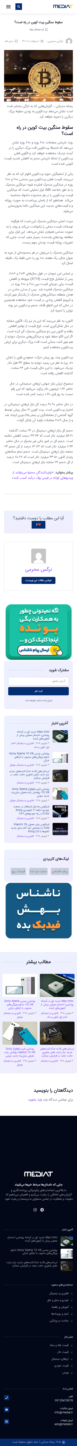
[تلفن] (6, 1397)
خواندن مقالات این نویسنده (38, 580)
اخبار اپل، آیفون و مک (57, 1017)
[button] (8, 6)
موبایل (13, 765)
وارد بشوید (35, 1100)
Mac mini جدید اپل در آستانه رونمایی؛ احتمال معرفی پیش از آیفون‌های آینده (33, 735)
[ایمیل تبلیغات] (6, 1421)
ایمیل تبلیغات (67, 1420)
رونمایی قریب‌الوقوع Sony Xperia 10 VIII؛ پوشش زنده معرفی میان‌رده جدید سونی (30, 792)
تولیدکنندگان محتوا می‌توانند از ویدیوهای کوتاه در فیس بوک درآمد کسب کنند (43, 475)
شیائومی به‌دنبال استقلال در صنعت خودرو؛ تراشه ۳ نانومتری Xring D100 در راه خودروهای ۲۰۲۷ (31, 810)
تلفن (71, 1396)
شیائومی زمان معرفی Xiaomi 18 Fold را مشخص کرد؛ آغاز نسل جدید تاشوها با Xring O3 (30, 828)
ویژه (31, 29)
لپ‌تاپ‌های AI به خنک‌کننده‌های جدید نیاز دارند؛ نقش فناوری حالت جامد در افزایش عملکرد (29, 775)
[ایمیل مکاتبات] (6, 1409)
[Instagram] (35, 1210)
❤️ (38, 525)
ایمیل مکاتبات (66, 1408)
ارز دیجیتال (39, 29)
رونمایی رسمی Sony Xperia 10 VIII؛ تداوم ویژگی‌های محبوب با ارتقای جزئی (29, 757)
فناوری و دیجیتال (25, 743)
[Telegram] (42, 1210)
